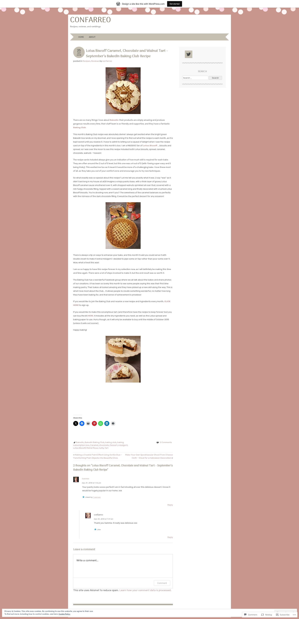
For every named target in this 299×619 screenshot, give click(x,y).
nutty (101, 448)
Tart (106, 448)
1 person (97, 497)
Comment (162, 583)
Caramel (94, 445)
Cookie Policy (64, 614)
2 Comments (166, 442)
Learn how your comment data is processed (145, 590)
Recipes (86, 61)
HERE (90, 316)
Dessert (113, 445)
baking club (110, 442)
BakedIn (80, 442)
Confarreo (90, 20)
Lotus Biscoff (79, 448)
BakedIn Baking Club (94, 442)
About (92, 37)
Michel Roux (92, 448)
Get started (175, 4)
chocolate (104, 445)
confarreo (107, 61)
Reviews (95, 61)
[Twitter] (188, 54)
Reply (170, 505)
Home (81, 37)
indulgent (123, 445)
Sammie (85, 478)
